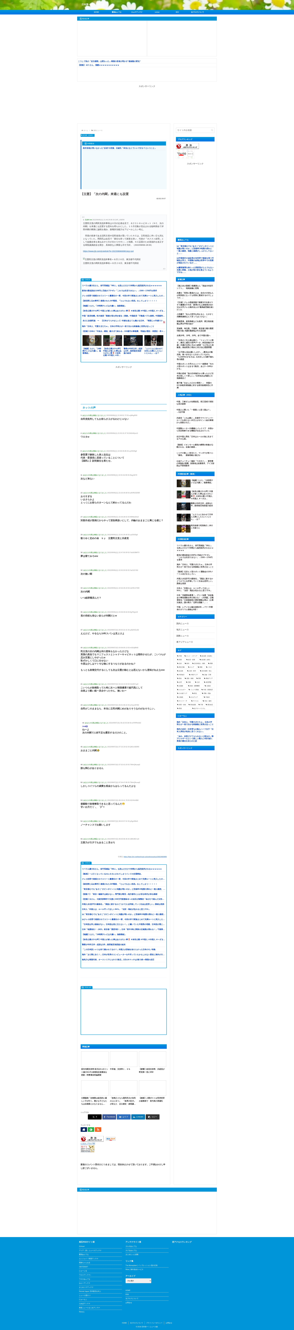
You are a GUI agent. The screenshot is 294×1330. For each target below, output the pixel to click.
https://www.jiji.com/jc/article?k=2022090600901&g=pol (108, 251)
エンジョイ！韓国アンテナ (88, 1258)
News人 (82, 1312)
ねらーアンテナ (84, 1283)
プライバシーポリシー (154, 1323)
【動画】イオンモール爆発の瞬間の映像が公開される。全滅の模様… (195, 446)
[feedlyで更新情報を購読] (91, 1129)
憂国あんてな (84, 1254)
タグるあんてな (131, 1250)
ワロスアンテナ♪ (85, 1275)
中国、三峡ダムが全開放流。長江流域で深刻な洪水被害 (195, 403)
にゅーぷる (83, 1271)
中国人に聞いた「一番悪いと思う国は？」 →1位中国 (195, 411)
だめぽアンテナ (84, 1303)
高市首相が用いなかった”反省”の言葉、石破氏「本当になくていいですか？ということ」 (119, 148)
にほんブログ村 (88, 1143)
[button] (153, 1117)
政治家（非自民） (88, 135)
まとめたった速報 (132, 1254)
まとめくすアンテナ (86, 1287)
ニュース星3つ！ (85, 1295)
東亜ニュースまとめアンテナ (89, 1308)
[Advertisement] (147, 104)
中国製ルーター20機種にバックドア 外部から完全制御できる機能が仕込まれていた (195, 429)
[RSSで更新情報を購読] (98, 1129)
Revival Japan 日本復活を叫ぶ (90, 1291)
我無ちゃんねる (84, 1263)
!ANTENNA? (83, 1267)
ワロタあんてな (84, 1279)
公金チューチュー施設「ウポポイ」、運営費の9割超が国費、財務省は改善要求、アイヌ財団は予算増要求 (195, 463)
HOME (128, 1290)
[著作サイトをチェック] (84, 1129)
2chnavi (82, 1246)
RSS (127, 1294)
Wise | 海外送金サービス (134, 1269)
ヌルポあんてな (131, 1246)
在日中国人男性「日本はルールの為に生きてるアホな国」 (195, 438)
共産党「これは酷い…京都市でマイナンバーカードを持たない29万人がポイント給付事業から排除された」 (195, 420)
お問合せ (129, 1303)
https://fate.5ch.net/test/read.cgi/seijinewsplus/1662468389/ (145, 857)
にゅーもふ (83, 1299)
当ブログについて (132, 1298)
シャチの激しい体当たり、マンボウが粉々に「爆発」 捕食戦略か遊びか (195, 454)
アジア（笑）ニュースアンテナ (90, 1250)
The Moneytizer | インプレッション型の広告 (142, 1265)
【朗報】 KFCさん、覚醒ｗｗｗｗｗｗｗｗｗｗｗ (98, 65)
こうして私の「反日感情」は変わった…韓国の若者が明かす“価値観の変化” (109, 61)
